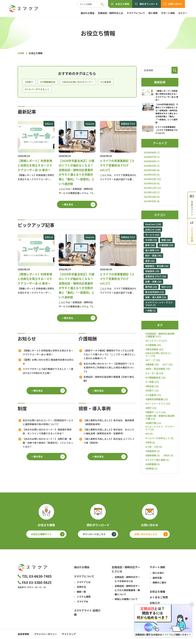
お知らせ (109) (153, 229)
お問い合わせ (175, 4)
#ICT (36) (168, 364)
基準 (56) (150, 245)
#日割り (29, 82)
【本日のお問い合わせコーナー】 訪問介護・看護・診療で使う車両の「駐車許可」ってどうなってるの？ (48, 442)
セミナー (182, 13)
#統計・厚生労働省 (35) (157, 368)
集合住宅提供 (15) (154, 292)
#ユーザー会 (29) (154, 373)
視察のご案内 (159, 582)
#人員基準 (105, 82)
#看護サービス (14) (155, 412)
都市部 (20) (151, 287)
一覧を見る (67, 204)
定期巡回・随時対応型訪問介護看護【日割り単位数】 (109, 378)
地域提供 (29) (152, 271)
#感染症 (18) (152, 386)
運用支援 (157, 577)
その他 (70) (151, 240)
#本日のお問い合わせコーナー (78, 82)
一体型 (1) (150, 310)
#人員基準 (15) (153, 395)
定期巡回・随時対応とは (110, 13)
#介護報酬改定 (47, 82)
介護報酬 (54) (166, 245)
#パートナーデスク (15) (157, 403)
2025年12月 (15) (152, 188)
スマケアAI (82, 601)
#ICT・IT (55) (152, 360)
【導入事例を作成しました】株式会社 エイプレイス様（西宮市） (109, 440)
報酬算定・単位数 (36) (156, 266)
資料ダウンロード (148, 4)
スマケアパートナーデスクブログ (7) (159, 304)
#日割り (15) (152, 390)
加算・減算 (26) (153, 281)
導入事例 (153, 13)
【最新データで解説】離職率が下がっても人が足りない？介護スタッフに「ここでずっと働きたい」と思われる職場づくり (109, 354)
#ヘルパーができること (37, 89)
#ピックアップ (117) (156, 340)
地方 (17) (166, 287)
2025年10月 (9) (152, 196)
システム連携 (84, 596)
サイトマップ (69, 634)
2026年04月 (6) (152, 170)
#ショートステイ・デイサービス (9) (159, 428)
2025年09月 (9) (152, 201)
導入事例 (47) (152, 250)
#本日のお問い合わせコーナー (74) (158, 354)
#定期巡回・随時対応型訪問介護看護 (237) (159, 335)
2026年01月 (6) (152, 183)
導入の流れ (158, 573)
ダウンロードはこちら (94, 534)
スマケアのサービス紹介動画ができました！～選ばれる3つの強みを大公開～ (48, 370)
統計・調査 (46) (153, 255)
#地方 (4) (168, 455)
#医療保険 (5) (152, 455)
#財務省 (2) (151, 468)
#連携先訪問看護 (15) (156, 399)
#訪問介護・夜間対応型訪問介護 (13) (159, 417)
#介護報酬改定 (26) (155, 377)
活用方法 (81, 586)
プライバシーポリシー (45, 634)
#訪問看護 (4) (152, 464)
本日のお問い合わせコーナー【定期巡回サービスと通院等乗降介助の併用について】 (48, 422)
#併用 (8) (150, 442)
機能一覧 (81, 591)
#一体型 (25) (152, 382)
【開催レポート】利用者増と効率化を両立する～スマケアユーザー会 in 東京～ (48, 352)
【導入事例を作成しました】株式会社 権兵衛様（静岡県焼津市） (109, 422)
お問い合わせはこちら (145, 534)
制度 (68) (166, 240)
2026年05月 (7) (152, 165)
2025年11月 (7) (152, 192)
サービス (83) (152, 234)
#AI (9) (149, 433)
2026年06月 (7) (152, 161)
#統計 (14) (150, 408)
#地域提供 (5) (152, 451)
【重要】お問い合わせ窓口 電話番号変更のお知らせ (48, 361)
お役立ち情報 (122, 4)
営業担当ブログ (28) (155, 276)
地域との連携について (126, 599)
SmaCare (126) (153, 224)
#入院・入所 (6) (153, 446)
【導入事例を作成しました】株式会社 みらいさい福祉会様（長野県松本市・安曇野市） (109, 431)
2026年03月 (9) (152, 174)
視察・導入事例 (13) (155, 297)
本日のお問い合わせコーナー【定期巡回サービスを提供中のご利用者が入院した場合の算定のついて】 (109, 367)
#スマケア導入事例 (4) (157, 460)
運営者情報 (23, 634)
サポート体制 (168, 13)
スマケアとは (84, 582)
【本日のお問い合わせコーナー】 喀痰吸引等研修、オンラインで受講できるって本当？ (47, 431)
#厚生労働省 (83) (154, 349)
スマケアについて (136, 13)
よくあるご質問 (159, 597)
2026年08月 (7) (152, 152)
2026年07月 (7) (152, 157)
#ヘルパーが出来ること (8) (159, 438)
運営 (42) (150, 261)
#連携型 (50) (152, 364)
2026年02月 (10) (152, 179)
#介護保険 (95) (153, 345)
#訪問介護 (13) (153, 423)
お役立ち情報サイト (41, 534)
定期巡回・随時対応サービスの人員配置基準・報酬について (127, 590)
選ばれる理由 (87, 13)
